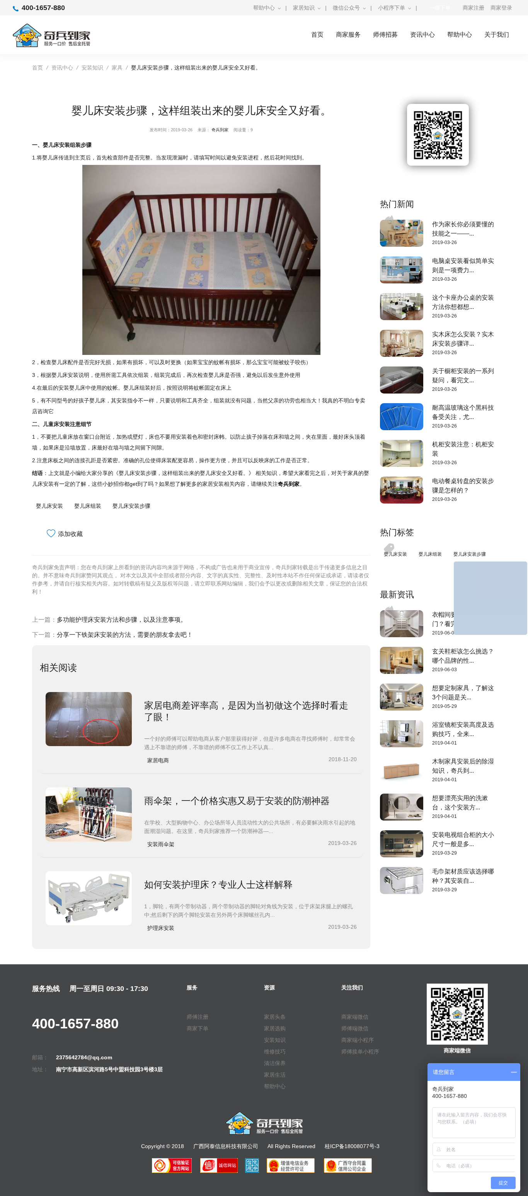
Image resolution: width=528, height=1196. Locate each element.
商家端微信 (354, 1017)
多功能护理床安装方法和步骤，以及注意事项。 (122, 619)
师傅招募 (385, 34)
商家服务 (348, 34)
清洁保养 (275, 1063)
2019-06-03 (444, 633)
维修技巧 (275, 1051)
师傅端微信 (354, 1028)
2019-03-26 (444, 242)
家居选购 (275, 1028)
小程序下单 (391, 8)
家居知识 (304, 8)
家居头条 (275, 1017)
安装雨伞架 (160, 844)
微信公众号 (346, 8)
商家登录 (501, 8)
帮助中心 (264, 8)
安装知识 (92, 67)
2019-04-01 (444, 743)
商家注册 (473, 8)
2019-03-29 (444, 853)
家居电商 (158, 760)
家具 (117, 67)
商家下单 (197, 1028)
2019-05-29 (444, 706)
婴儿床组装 (87, 506)
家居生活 (275, 1075)
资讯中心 (422, 34)
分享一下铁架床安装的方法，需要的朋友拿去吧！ (125, 634)
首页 (317, 34)
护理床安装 (160, 928)
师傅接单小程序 (360, 1051)
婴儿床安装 (49, 506)
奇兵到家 (219, 129)
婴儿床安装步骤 (131, 506)
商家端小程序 (357, 1040)
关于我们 (496, 34)
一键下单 (440, 8)
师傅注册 (197, 1017)
